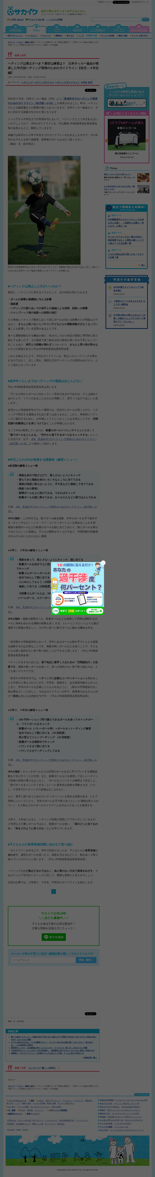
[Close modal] (103, 563)
